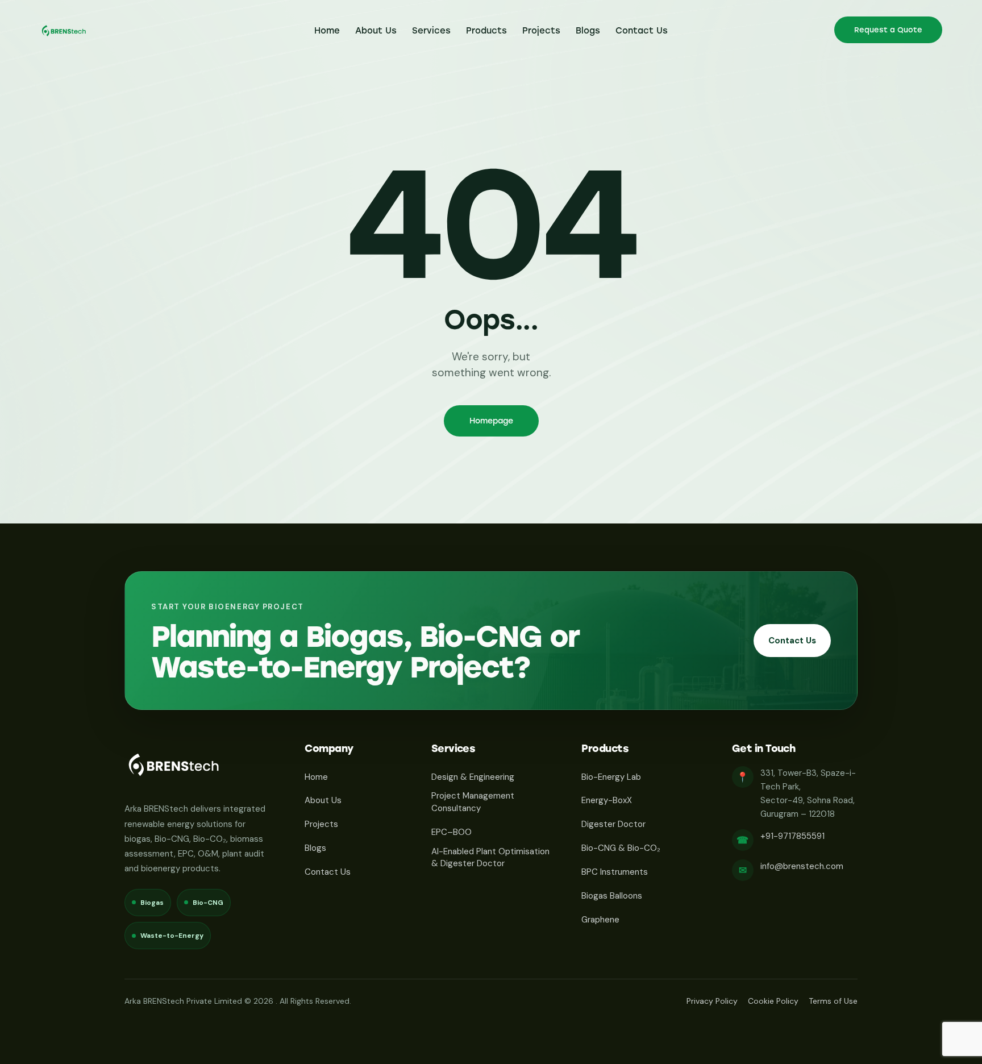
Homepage (491, 421)
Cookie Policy (773, 1001)
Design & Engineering (472, 777)
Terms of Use (833, 1001)
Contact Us (792, 640)
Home (316, 777)
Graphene (600, 919)
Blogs (315, 848)
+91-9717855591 (792, 836)
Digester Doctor (613, 824)
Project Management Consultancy (472, 802)
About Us (323, 800)
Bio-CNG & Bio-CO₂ (620, 848)
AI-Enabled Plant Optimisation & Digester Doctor (490, 858)
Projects (321, 824)
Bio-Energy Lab (611, 777)
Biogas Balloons (611, 895)
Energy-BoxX (606, 800)
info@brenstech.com (801, 866)
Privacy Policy (712, 1001)
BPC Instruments (614, 872)
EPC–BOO (451, 832)
